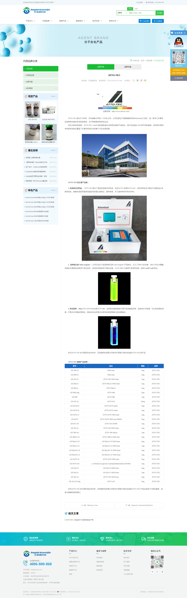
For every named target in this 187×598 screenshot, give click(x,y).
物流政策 (99, 566)
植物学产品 (73, 570)
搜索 (160, 13)
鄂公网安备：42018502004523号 (69, 592)
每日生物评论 (159, 592)
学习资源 (127, 562)
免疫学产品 (73, 566)
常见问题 (127, 566)
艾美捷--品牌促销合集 (33, 157)
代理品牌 (149, 60)
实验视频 (127, 570)
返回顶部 (180, 78)
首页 (142, 60)
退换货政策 (100, 562)
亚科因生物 (151, 592)
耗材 (70, 574)
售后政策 (99, 557)
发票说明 (99, 570)
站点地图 (140, 2)
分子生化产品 (159, 60)
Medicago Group (92, 505)
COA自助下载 (128, 574)
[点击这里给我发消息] (178, 42)
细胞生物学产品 (74, 562)
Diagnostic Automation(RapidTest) (142, 505)
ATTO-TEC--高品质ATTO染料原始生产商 (79, 520)
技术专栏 (127, 557)
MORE (53, 96)
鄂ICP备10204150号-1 (50, 592)
